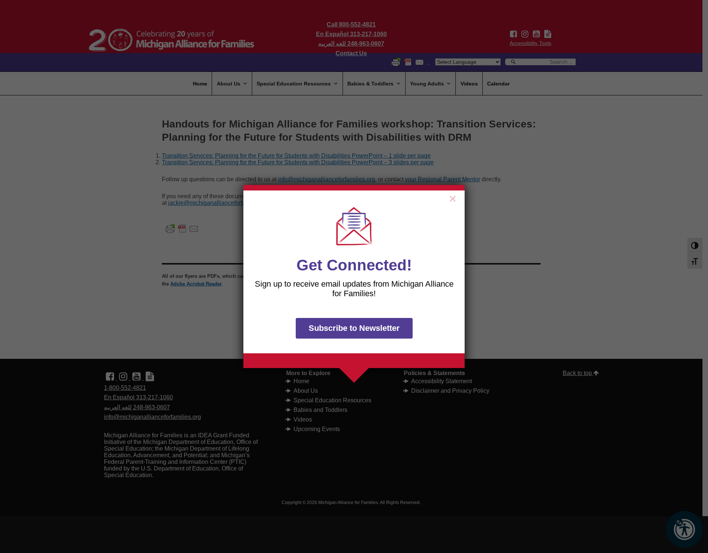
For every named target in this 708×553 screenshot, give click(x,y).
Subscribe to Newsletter (354, 328)
